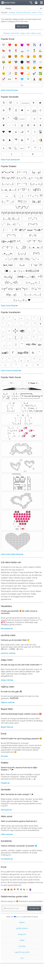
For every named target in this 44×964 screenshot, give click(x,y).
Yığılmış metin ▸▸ (7, 702)
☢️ (8, 889)
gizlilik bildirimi (22, 928)
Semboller (15, 33)
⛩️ (18, 889)
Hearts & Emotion (23, 12)
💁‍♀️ (30, 889)
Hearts (34, 12)
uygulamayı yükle (22, 952)
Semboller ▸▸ (6, 810)
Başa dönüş (22, 26)
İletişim (22, 922)
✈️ (21, 889)
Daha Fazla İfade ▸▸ (9, 305)
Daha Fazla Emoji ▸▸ (9, 90)
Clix (20, 917)
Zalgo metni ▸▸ (7, 680)
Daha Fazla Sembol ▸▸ (10, 159)
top (22, 958)
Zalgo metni (25, 33)
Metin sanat (36, 33)
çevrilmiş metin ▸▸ (8, 653)
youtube (22, 946)
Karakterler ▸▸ (7, 859)
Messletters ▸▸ (7, 628)
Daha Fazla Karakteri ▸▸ (11, 370)
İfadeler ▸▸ (5, 783)
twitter (22, 940)
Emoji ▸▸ (4, 756)
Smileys (12, 12)
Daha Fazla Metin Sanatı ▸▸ (12, 554)
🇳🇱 (5, 889)
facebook (22, 934)
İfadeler (6, 33)
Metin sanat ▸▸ (7, 834)
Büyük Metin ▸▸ (7, 727)
